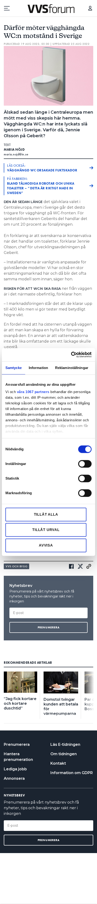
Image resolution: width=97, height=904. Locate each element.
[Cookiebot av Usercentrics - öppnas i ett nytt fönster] (71, 355)
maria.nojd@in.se (16, 154)
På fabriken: (40, 186)
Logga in (90, 8)
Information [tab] (38, 368)
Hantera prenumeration (18, 757)
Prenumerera (17, 744)
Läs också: (42, 167)
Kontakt (58, 763)
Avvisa (46, 545)
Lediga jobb (15, 769)
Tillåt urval (46, 530)
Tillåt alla (46, 514)
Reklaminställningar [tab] (71, 368)
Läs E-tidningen (65, 744)
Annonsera (14, 778)
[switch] (85, 464)
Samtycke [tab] (13, 368)
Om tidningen (63, 754)
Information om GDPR (71, 773)
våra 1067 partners (33, 392)
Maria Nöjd (14, 149)
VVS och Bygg (16, 566)
